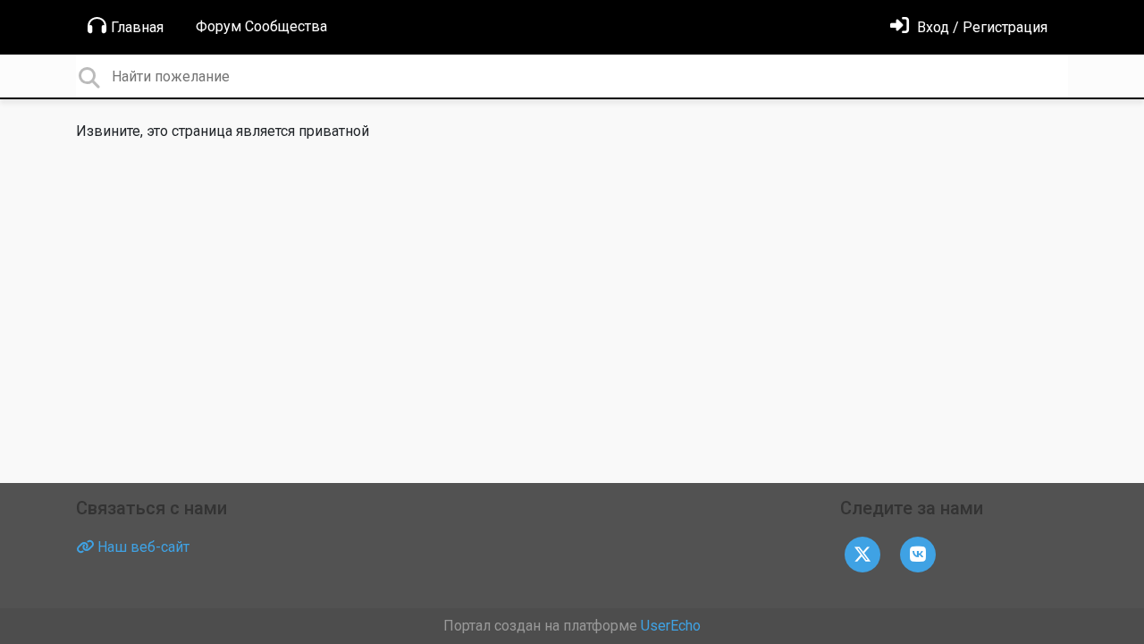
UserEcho (671, 625)
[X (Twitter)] (862, 553)
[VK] (918, 553)
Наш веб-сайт (141, 546)
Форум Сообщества (261, 26)
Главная (137, 27)
